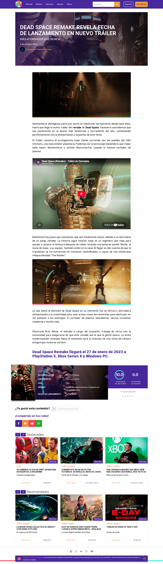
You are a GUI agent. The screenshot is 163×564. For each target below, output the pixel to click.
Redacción (47, 483)
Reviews (39, 4)
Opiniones (49, 4)
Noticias (29, 4)
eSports (60, 4)
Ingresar (128, 4)
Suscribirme (141, 4)
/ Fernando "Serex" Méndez (38, 49)
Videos (69, 4)
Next (23, 434)
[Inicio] (18, 4)
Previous (17, 434)
